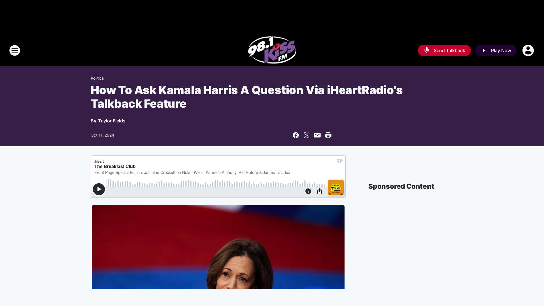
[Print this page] (328, 135)
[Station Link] (272, 50)
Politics (97, 78)
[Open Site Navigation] (14, 50)
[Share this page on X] (307, 135)
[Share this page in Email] (317, 135)
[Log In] (528, 50)
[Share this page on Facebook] (296, 135)
